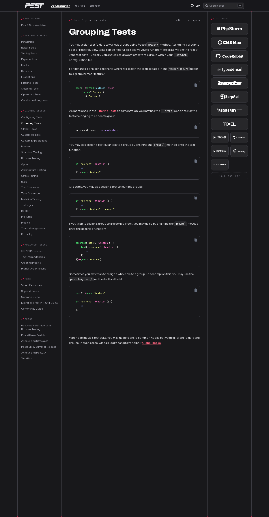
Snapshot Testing (31, 152)
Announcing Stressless (34, 340)
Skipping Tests (29, 88)
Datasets (26, 71)
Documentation (60, 5)
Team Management (33, 228)
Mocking (26, 146)
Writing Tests (29, 53)
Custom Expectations (34, 140)
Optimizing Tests (31, 94)
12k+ (197, 5)
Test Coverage (30, 187)
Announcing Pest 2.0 (33, 352)
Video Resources (31, 285)
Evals (24, 181)
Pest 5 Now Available (33, 25)
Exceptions (28, 77)
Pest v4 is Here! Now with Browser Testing (36, 327)
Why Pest (27, 358)
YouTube (79, 5)
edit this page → (188, 20)
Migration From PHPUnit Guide (39, 302)
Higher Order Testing (33, 268)
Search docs (225, 5)
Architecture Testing (33, 169)
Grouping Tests (31, 122)
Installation (27, 41)
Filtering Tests (29, 82)
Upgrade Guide (30, 297)
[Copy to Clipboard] (196, 85)
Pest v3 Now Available (34, 334)
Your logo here (229, 176)
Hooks (25, 65)
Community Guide (32, 308)
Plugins (25, 222)
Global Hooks (29, 128)
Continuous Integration (34, 100)
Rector (25, 210)
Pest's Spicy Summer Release (38, 346)
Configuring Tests (31, 117)
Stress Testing (29, 175)
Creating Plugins (31, 262)
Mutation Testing (31, 199)
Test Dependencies (33, 256)
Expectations (29, 59)
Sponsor (95, 5)
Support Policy (30, 291)
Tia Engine (27, 205)
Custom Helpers (30, 134)
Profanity (26, 234)
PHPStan (26, 216)
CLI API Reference (32, 251)
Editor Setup (28, 47)
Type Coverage (30, 193)
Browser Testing (30, 158)
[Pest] (34, 5)
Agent (25, 163)
